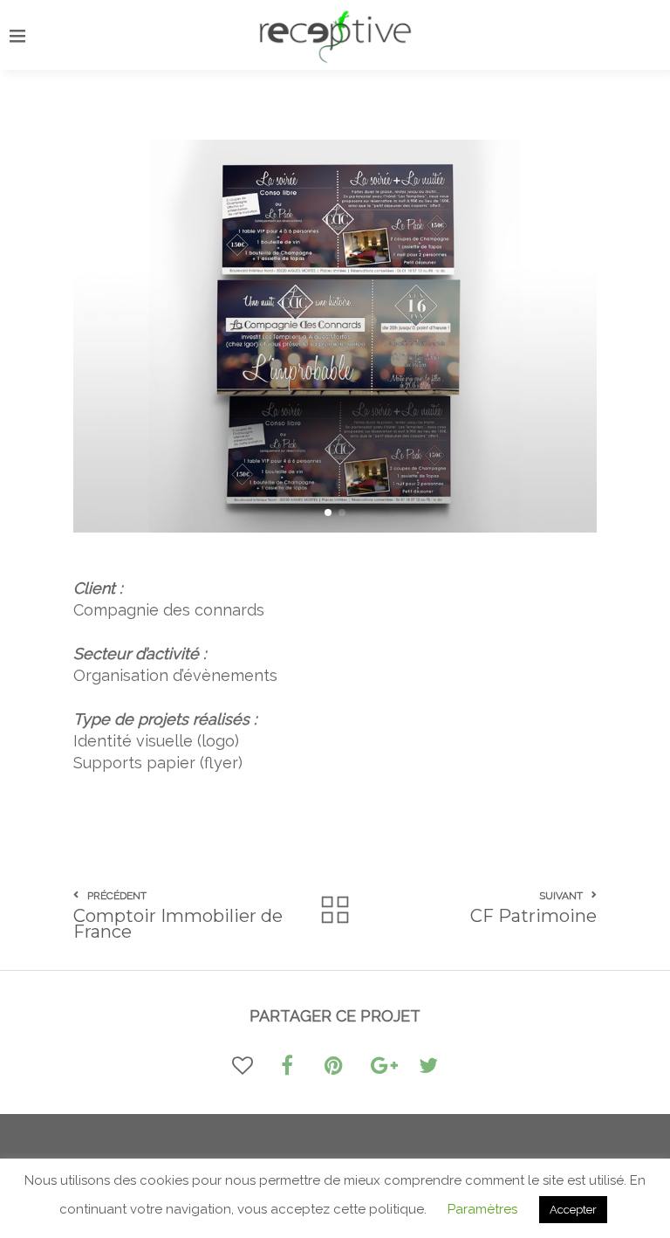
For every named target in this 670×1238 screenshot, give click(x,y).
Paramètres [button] (482, 1209)
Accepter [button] (573, 1209)
